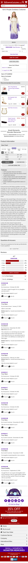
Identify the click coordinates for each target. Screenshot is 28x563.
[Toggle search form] (23, 2)
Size (2, 49)
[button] (26, 2)
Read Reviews (16, 47)
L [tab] (8, 152)
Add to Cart (14, 57)
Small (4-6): (4, 67)
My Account (6, 529)
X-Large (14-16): (6, 70)
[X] (9, 500)
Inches (7, 162)
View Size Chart (14, 54)
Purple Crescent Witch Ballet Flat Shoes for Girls (11, 120)
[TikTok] (22, 500)
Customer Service (6, 535)
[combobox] (12, 6)
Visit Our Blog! (15, 504)
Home (5, 526)
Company (4, 538)
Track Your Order (8, 532)
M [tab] (5, 152)
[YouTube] (19, 500)
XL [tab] (12, 152)
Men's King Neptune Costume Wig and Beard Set (13, 88)
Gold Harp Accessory (12, 107)
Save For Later (14, 61)
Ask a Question (14, 249)
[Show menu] (2, 2)
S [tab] (2, 152)
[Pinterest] (12, 500)
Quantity (24, 49)
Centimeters (20, 162)
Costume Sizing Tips (14, 165)
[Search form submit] (25, 6)
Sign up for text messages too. (10, 517)
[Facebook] (5, 500)
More (2, 544)
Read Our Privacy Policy (14, 523)
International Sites (6, 541)
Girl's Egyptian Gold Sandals (12, 98)
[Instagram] (15, 500)
